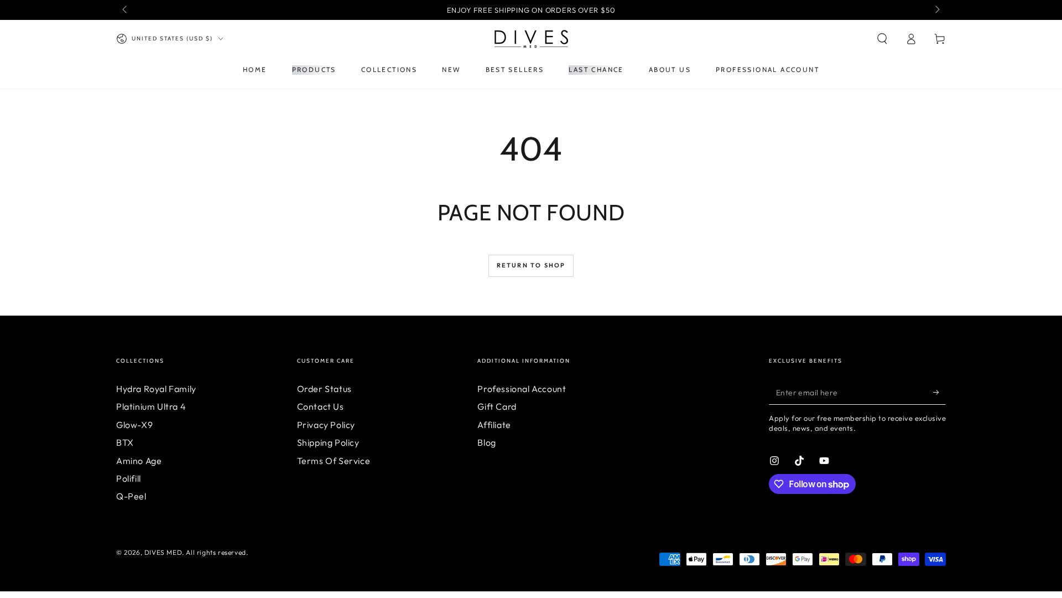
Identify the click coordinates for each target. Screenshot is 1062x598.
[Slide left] (125, 10)
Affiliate (494, 424)
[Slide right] (936, 10)
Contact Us (320, 406)
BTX (125, 442)
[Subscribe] (939, 392)
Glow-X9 (134, 424)
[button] (882, 39)
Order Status (324, 388)
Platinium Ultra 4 (151, 406)
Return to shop (531, 265)
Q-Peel (131, 496)
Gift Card (496, 406)
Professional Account (521, 388)
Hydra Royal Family (156, 388)
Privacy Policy (326, 424)
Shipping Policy (328, 442)
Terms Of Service (334, 460)
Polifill (128, 478)
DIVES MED (163, 552)
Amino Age (139, 460)
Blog (486, 442)
